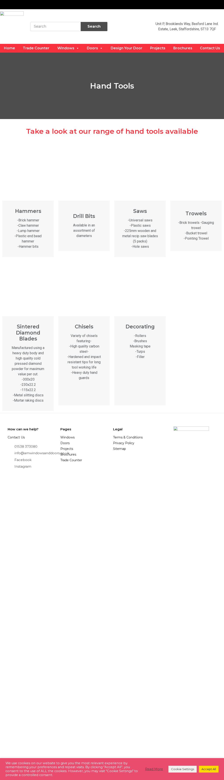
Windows (65, 48)
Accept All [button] (208, 769)
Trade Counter (36, 48)
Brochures (182, 48)
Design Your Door (126, 48)
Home (9, 48)
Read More (154, 769)
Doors (92, 48)
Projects (157, 48)
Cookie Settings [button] (182, 769)
